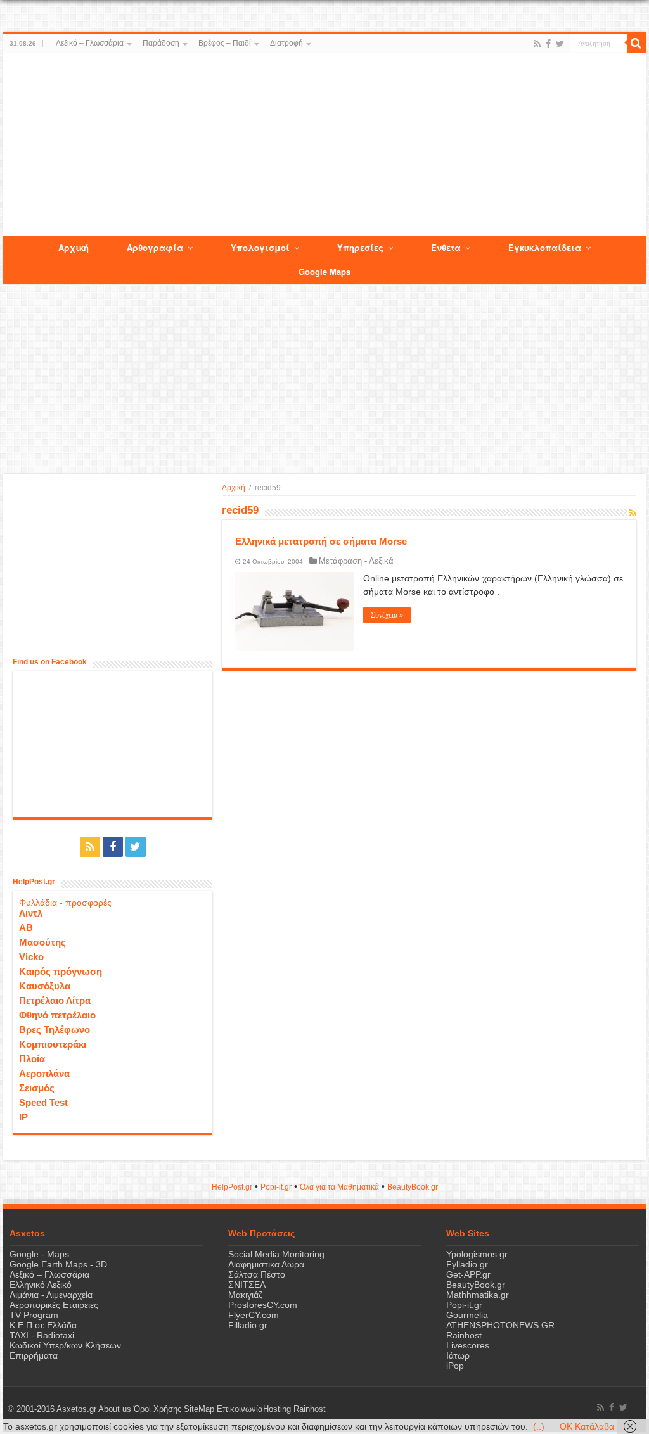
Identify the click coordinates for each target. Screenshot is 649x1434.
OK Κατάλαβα (587, 1426)
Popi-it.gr (276, 1187)
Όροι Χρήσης (157, 1409)
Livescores (467, 1345)
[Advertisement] (324, 145)
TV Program (34, 1315)
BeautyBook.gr (475, 1284)
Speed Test (43, 1102)
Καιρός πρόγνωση (60, 971)
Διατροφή (286, 43)
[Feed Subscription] (632, 513)
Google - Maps (39, 1254)
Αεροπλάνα (44, 1073)
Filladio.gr (247, 1325)
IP (23, 1117)
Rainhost (464, 1335)
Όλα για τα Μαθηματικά (339, 1187)
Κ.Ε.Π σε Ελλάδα (43, 1325)
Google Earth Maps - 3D (58, 1264)
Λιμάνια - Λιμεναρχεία (51, 1295)
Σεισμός (37, 1087)
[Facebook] (548, 43)
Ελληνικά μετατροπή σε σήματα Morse (321, 541)
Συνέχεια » (387, 615)
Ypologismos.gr (477, 1254)
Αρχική (233, 487)
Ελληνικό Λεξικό (41, 1284)
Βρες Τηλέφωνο (54, 1029)
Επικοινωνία (240, 1409)
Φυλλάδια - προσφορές (65, 903)
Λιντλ (30, 913)
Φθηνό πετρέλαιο (57, 1015)
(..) (538, 1426)
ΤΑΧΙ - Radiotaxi (42, 1335)
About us (114, 1409)
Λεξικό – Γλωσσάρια (90, 43)
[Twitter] (560, 43)
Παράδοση (161, 43)
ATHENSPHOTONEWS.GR (500, 1325)
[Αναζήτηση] (636, 43)
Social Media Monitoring (276, 1254)
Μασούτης (42, 942)
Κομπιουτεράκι (52, 1044)
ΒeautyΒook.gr (412, 1187)
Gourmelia (467, 1315)
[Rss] (537, 43)
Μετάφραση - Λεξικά (356, 561)
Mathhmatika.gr (477, 1295)
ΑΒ (26, 927)
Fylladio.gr (467, 1264)
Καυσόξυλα (44, 985)
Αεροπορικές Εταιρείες (54, 1305)
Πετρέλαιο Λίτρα (55, 1000)
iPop (455, 1366)
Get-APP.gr (468, 1274)
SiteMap (199, 1409)
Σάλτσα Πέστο (256, 1274)
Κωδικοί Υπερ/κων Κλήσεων (65, 1345)
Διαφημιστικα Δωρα (266, 1264)
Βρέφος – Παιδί (224, 43)
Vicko (31, 956)
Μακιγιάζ (245, 1295)
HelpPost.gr (232, 1187)
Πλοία (32, 1058)
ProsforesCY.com (262, 1305)
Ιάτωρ (458, 1355)
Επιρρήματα (34, 1355)
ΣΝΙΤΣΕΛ (247, 1284)
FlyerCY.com (253, 1315)
